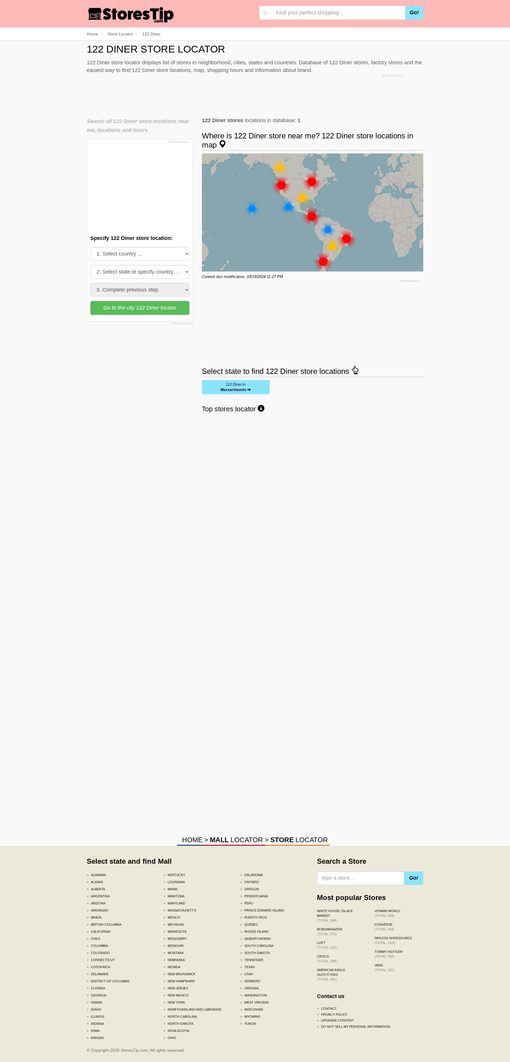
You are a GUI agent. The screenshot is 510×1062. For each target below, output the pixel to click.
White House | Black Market (335, 915)
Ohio (170, 1038)
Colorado (98, 953)
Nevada (172, 967)
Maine (171, 889)
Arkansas (97, 910)
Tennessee (252, 960)
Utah (246, 974)
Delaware (98, 974)
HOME (192, 840)
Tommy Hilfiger (389, 954)
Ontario (249, 882)
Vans (384, 967)
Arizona (96, 903)
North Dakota (178, 1023)
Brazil (94, 917)
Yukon (248, 1023)
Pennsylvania (254, 896)
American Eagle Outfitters (331, 974)
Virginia (249, 988)
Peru (246, 903)
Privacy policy (332, 1014)
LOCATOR (236, 840)
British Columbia (104, 924)
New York (174, 1002)
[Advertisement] (255, 94)
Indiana (95, 1023)
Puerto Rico (253, 917)
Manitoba (174, 896)
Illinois (95, 1016)
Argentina (98, 896)
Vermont (250, 981)
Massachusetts (180, 910)
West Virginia (254, 1002)
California (98, 931)
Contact (327, 1008)
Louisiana (174, 882)
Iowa (93, 1030)
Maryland (174, 903)
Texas (247, 967)
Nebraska (174, 960)
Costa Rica (98, 967)
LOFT (327, 945)
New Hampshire (179, 981)
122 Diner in (233, 387)
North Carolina (180, 1016)
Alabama (96, 875)
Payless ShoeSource (393, 940)
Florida (96, 988)
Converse (384, 927)
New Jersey (176, 988)
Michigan (174, 924)
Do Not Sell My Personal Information (353, 1026)
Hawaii (94, 1002)
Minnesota (175, 931)
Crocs (327, 959)
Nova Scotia (176, 1030)
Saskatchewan (255, 938)
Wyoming (250, 1016)
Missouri (174, 946)
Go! (414, 12)
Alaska (95, 882)
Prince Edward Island (262, 910)
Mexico (172, 917)
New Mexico (176, 995)
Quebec (249, 924)
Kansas (95, 1038)
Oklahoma (251, 875)
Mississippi (175, 938)
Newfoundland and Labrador (192, 1009)
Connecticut (101, 960)
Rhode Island (254, 931)
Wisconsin (251, 1009)
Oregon (249, 889)
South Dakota (255, 953)
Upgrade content (335, 1020)
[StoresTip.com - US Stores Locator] (131, 14)
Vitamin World (387, 913)
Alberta (96, 889)
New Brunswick (179, 974)
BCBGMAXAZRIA (329, 931)
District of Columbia (108, 981)
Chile (93, 938)
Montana (174, 953)
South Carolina (256, 946)
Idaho (94, 1009)
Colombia (97, 946)
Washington (253, 995)
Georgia (96, 995)
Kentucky (174, 875)
